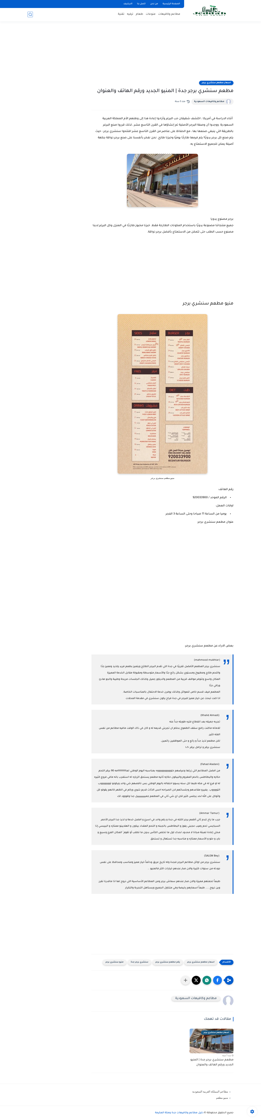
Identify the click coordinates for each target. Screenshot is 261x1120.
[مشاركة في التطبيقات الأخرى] (185, 980)
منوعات (151, 14)
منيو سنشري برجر (114, 962)
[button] (217, 980)
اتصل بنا (141, 4)
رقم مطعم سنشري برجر (167, 962)
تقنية (121, 14)
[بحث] (30, 14)
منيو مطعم (222, 1097)
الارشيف (127, 4)
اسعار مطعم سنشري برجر (216, 83)
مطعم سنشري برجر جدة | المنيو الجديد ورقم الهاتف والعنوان (211, 1062)
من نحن (154, 4)
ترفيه (130, 14)
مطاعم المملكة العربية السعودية (210, 1091)
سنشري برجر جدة (139, 962)
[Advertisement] (130, 53)
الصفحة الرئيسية (171, 4)
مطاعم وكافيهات (169, 14)
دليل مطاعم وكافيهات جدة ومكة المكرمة (179, 1112)
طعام (139, 14)
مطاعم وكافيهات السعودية (209, 101)
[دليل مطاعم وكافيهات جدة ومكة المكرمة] (209, 10)
